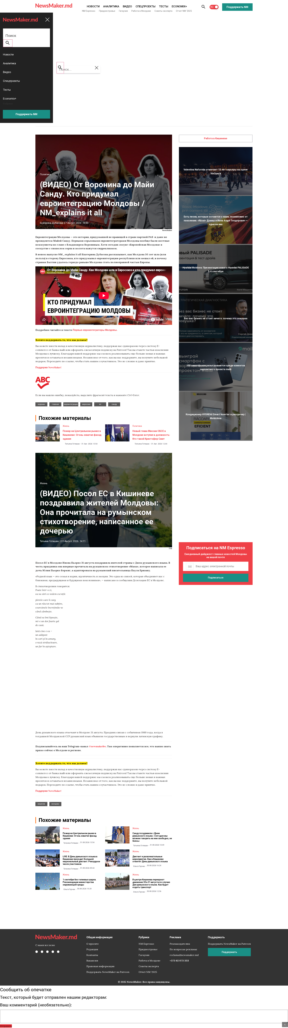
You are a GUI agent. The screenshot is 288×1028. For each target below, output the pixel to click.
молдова (55, 804)
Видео (127, 6)
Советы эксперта (163, 11)
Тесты (163, 6)
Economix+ (179, 6)
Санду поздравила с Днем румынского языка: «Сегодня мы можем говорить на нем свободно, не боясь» (152, 837)
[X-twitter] (42, 952)
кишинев (41, 804)
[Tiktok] (53, 952)
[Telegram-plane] (58, 952)
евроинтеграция (71, 404)
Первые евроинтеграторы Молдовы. (94, 330)
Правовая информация (100, 966)
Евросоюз (86, 404)
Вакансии (92, 960)
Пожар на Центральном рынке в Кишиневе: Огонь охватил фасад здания (82, 435)
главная (55, 404)
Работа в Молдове (141, 11)
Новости (93, 6)
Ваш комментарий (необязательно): (36, 1005)
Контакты (92, 955)
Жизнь (66, 426)
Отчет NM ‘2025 (184, 11)
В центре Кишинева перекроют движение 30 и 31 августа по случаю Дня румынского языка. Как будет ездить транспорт (151, 883)
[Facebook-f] (36, 952)
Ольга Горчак (139, 866)
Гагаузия (123, 11)
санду (114, 404)
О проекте (92, 943)
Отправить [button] (6, 1026)
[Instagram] (47, 952)
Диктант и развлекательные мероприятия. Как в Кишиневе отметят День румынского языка (150, 859)
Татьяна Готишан (72, 444)
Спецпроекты (145, 6)
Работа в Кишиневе (215, 138)
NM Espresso (88, 11)
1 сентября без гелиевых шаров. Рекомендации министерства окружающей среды (79, 882)
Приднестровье (107, 11)
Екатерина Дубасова (51, 223)
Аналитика (111, 6)
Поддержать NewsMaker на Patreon (107, 971)
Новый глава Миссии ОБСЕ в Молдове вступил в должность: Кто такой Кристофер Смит (151, 435)
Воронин (41, 404)
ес (100, 404)
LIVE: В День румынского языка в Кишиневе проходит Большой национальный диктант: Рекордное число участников (81, 860)
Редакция (92, 949)
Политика (45, 174)
